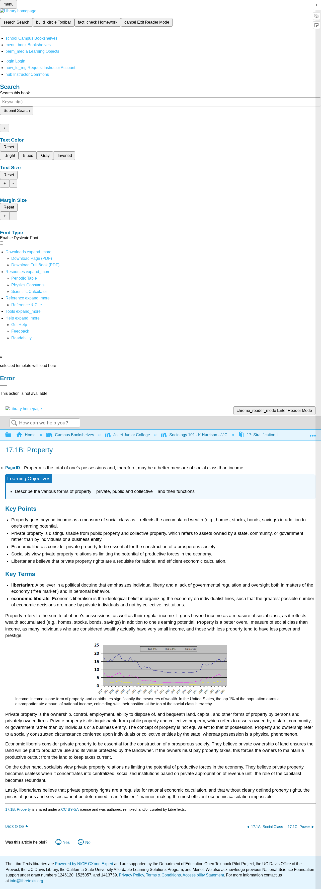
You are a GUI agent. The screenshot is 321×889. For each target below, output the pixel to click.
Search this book (15, 93)
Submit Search (17, 110)
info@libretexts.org (26, 881)
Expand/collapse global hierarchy (11, 435)
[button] (20, 331)
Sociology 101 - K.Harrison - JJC (198, 435)
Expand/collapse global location (313, 433)
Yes (66, 842)
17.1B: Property (18, 809)
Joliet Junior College (131, 435)
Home (30, 435)
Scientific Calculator (29, 291)
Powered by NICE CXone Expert (84, 864)
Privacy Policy (131, 875)
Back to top (14, 826)
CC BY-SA (70, 809)
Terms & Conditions (163, 875)
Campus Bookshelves (74, 435)
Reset (9, 147)
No (88, 842)
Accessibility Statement (203, 875)
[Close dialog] (3, 385)
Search (14, 423)
